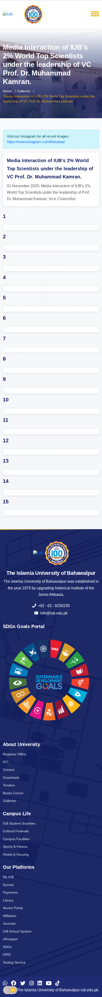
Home (7, 91)
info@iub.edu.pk (53, 613)
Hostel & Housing (16, 854)
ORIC (7, 954)
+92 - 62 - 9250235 (53, 606)
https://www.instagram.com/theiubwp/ (36, 142)
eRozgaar (10, 939)
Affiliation (9, 916)
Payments (10, 892)
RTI (5, 762)
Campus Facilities (16, 839)
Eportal (8, 885)
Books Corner (13, 793)
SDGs (7, 947)
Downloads (11, 777)
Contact (8, 770)
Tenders (9, 785)
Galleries (23, 91)
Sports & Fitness (15, 846)
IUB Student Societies (19, 823)
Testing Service (14, 962)
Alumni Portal (13, 908)
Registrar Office (14, 754)
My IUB (8, 877)
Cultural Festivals (16, 831)
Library (8, 900)
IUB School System (17, 931)
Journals (9, 923)
